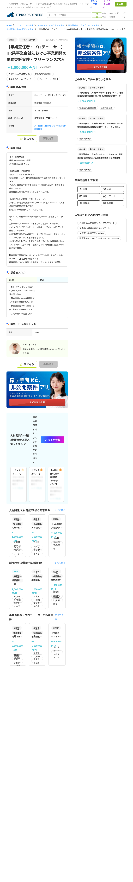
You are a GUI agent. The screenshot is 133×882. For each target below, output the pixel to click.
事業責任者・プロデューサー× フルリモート (99, 238)
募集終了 (48, 138)
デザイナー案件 (106, 4)
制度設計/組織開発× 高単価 (91, 233)
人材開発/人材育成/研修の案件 (19, 29)
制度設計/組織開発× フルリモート (94, 228)
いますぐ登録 (52, 440)
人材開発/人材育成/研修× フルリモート (97, 222)
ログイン (124, 15)
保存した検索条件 (114, 15)
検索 (97, 15)
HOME (9, 25)
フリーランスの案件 (24, 25)
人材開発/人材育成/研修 (45, 125)
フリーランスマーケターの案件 (50, 25)
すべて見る (60, 510)
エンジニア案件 (94, 4)
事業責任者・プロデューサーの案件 (83, 25)
